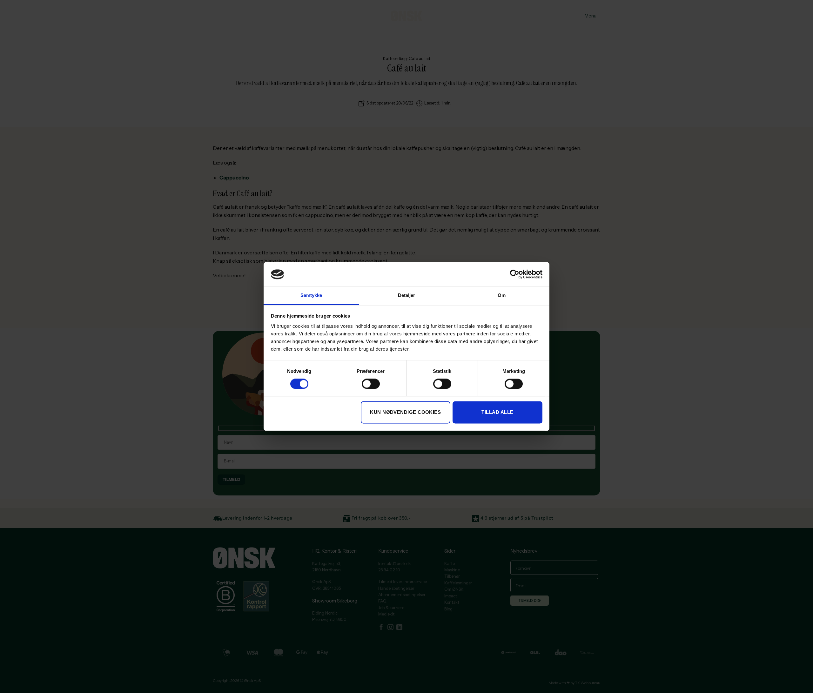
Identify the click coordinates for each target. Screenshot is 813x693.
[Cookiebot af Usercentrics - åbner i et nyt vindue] (514, 274)
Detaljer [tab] (406, 295)
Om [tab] (502, 295)
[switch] (371, 384)
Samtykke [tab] (311, 295)
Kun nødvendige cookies (405, 412)
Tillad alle (497, 412)
